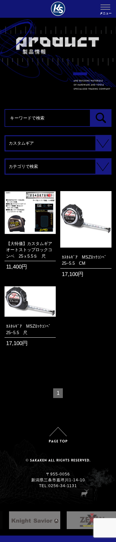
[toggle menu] (105, 7)
